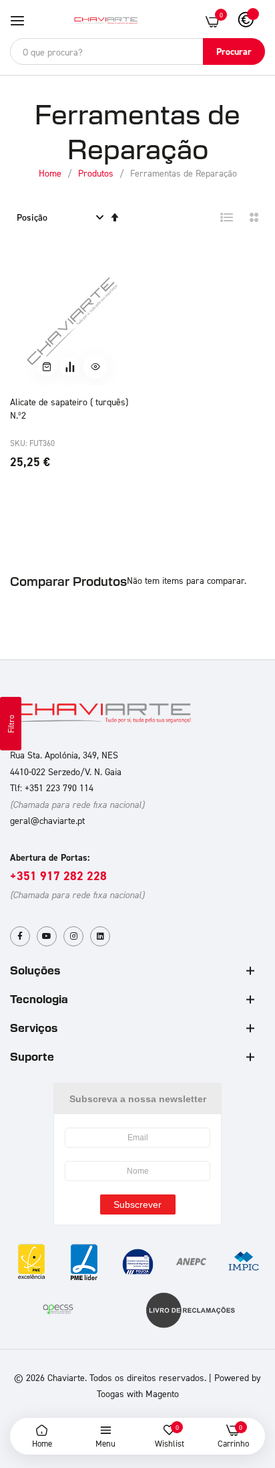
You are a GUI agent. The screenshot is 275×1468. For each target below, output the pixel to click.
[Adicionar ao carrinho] (47, 366)
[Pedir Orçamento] (70, 366)
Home (51, 173)
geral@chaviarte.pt (47, 820)
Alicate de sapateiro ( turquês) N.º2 (69, 408)
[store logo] (106, 20)
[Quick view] (95, 366)
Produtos (97, 173)
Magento (162, 1393)
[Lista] (227, 217)
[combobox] (137, 51)
